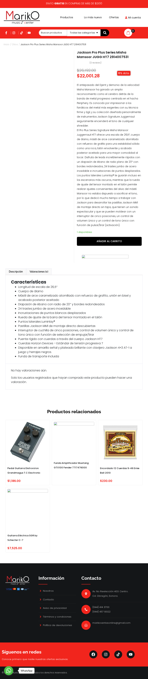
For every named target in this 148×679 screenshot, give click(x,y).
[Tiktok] (118, 654)
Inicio (6, 44)
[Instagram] (106, 654)
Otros (15, 44)
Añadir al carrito (109, 241)
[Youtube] (131, 654)
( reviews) (95, 62)
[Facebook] (93, 654)
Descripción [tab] (16, 271)
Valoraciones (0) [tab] (39, 271)
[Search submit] (105, 32)
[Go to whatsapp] (8, 670)
